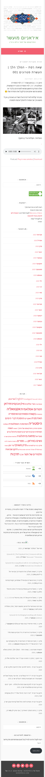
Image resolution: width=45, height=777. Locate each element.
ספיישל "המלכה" (36, 548)
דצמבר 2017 (37, 385)
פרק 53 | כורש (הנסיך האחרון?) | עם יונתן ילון (27, 710)
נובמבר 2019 (37, 258)
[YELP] (31, 766)
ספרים (20, 441)
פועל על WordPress (32, 771)
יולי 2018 (39, 344)
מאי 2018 (39, 356)
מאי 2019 (39, 292)
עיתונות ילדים (8, 441)
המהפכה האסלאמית (18, 424)
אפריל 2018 (38, 362)
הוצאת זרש (15, 213)
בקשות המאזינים (27, 414)
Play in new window (25, 159)
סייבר (25, 441)
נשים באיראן (35, 441)
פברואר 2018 (37, 373)
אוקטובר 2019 (37, 264)
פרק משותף (21, 445)
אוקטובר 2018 (37, 327)
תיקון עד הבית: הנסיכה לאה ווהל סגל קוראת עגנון (25, 702)
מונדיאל (38, 436)
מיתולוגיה (22, 436)
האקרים (28, 418)
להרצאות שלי (9, 524)
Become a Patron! (36, 213)
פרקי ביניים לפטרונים (34, 445)
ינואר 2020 (38, 252)
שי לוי (37, 449)
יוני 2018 (39, 350)
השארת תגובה (29, 79)
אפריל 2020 (38, 240)
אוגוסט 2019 (37, 275)
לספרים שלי (19, 524)
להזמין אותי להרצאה (34, 216)
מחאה (31, 436)
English (19, 398)
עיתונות (14, 441)
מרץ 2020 (38, 246)
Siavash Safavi (37, 399)
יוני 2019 (39, 287)
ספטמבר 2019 (37, 269)
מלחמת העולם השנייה (10, 436)
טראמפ (20, 432)
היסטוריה (35, 423)
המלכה (5, 424)
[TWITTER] (22, 766)
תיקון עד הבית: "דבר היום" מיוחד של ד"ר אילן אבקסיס (23, 693)
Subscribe (36, 751)
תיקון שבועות (12, 449)
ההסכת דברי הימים (14, 418)
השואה (15, 428)
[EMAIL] (14, 766)
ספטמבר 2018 (37, 333)
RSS (19, 542)
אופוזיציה (38, 404)
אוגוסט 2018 (37, 339)
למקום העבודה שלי (35, 527)
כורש (9, 432)
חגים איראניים (29, 432)
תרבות (14, 454)
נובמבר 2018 (37, 321)
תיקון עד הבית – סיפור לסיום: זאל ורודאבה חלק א (25, 667)
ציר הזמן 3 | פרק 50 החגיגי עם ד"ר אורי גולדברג (26, 658)
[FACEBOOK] (27, 766)
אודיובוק (12, 399)
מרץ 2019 (38, 298)
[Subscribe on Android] (35, 195)
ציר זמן (11, 445)
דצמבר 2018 (37, 316)
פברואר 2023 (37, 235)
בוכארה (39, 414)
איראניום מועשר (22, 37)
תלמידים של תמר (33, 454)
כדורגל (14, 431)
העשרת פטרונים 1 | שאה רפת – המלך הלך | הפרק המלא (22, 650)
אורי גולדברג (30, 404)
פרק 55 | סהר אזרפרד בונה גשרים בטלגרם (27, 624)
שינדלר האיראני (30, 449)
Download (38, 159)
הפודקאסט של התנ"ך (25, 428)
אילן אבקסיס (17, 403)
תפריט (20, 51)
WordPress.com (22, 773)
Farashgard (27, 399)
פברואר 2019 (37, 304)
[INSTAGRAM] (18, 766)
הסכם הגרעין (37, 428)
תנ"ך (22, 454)
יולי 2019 (39, 281)
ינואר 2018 (38, 379)
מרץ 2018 (38, 368)
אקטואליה (14, 409)
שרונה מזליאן (21, 449)
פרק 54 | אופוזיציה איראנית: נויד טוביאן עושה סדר (25, 632)
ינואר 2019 (38, 310)
